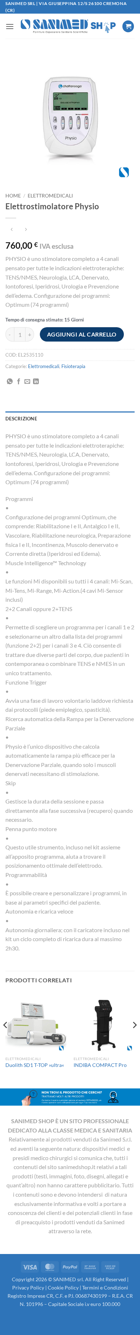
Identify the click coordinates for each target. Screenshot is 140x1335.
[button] (9, 26)
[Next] (134, 1039)
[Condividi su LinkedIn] (36, 381)
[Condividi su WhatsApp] (10, 381)
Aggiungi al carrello (82, 334)
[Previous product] (25, 229)
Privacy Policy (28, 1287)
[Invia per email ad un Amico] (27, 381)
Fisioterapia (73, 366)
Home (13, 196)
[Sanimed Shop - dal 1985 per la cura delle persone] (68, 26)
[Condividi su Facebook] (19, 381)
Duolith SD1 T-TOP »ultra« (34, 1065)
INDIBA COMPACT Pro (100, 1065)
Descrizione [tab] (21, 418)
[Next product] (11, 229)
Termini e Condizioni (105, 1287)
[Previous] (5, 1039)
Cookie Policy (63, 1287)
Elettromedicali (50, 196)
